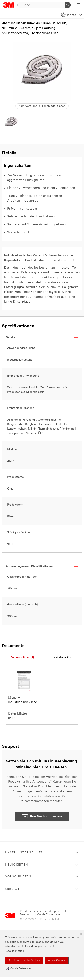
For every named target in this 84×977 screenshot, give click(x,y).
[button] (18, 968)
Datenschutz (27, 914)
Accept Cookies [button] (56, 960)
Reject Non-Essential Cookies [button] (24, 960)
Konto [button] (71, 15)
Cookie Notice (15, 951)
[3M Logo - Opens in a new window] (8, 5)
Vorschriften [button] (18, 876)
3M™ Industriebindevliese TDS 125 (22, 700)
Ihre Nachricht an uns (46, 816)
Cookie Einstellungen (49, 914)
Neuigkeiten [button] (16, 864)
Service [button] (12, 888)
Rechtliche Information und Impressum (42, 911)
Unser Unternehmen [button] (24, 852)
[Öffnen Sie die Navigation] (78, 5)
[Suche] (68, 5)
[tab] (22, 657)
